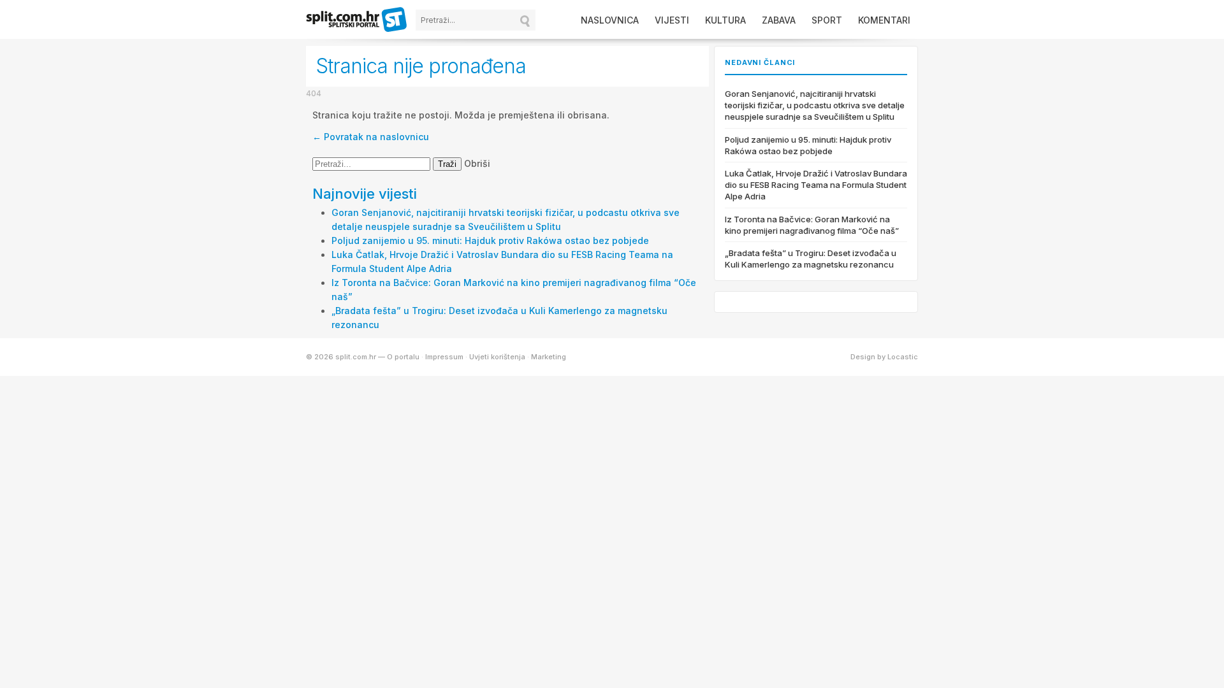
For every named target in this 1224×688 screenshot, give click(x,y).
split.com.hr (357, 20)
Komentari (884, 20)
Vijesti (672, 20)
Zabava (779, 20)
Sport (827, 20)
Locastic (902, 356)
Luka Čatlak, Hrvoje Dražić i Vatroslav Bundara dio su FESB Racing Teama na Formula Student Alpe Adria (816, 184)
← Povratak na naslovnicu (370, 136)
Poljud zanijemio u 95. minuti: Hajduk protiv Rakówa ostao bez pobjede (490, 240)
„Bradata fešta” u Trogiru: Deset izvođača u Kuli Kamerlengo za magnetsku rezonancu (810, 258)
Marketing (548, 356)
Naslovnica (610, 20)
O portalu (403, 356)
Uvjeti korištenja (497, 356)
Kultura (725, 20)
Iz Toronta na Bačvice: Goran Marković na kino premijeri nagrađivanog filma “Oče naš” (812, 225)
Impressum (444, 356)
